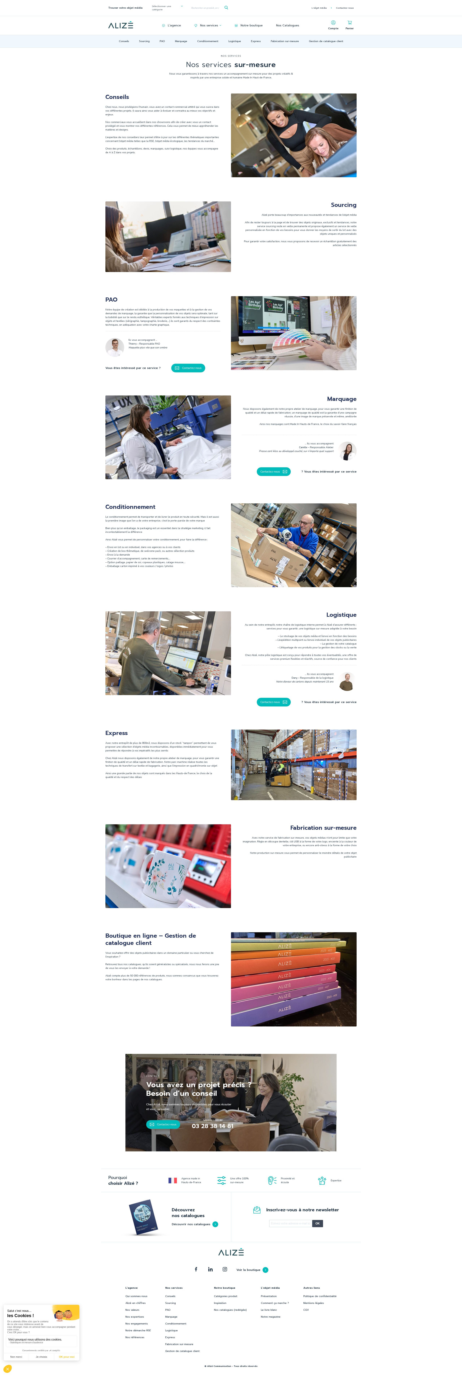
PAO (162, 41)
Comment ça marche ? (275, 1303)
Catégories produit (225, 1296)
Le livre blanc (269, 1310)
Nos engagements (136, 1324)
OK (317, 1223)
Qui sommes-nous (136, 1296)
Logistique (234, 41)
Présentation (269, 1296)
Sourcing (144, 41)
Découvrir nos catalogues (191, 1224)
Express (256, 41)
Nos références (134, 1337)
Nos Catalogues (287, 25)
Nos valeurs (132, 1310)
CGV (306, 1310)
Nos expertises (134, 1317)
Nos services (209, 25)
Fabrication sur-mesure (285, 41)
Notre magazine (270, 1317)
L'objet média (319, 8)
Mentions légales (313, 1303)
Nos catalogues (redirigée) (230, 1310)
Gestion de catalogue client (326, 41)
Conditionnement (207, 41)
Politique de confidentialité (320, 1296)
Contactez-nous (345, 8)
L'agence (174, 25)
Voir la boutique (248, 1270)
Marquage (181, 41)
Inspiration (220, 1303)
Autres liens (311, 1288)
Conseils (124, 41)
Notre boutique (252, 25)
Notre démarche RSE (138, 1330)
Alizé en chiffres (135, 1303)
